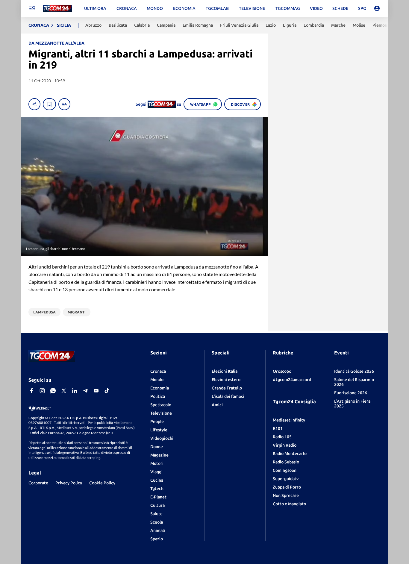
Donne (156, 446)
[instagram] (42, 391)
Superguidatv (286, 478)
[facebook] (31, 391)
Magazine (159, 455)
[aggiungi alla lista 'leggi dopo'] (49, 104)
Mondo (156, 379)
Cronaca (158, 371)
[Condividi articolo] (34, 104)
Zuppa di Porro (287, 487)
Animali (157, 530)
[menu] (32, 8)
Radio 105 (282, 436)
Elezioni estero (226, 379)
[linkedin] (75, 391)
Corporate (38, 482)
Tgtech (156, 488)
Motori (156, 463)
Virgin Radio (284, 445)
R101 (278, 428)
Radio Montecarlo (290, 453)
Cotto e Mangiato (289, 503)
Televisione (161, 413)
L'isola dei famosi (228, 396)
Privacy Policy (68, 482)
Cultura (157, 505)
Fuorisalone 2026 (350, 392)
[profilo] (377, 8)
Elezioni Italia (224, 371)
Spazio (156, 538)
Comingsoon (284, 470)
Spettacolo (160, 404)
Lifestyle (158, 429)
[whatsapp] (53, 391)
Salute (156, 513)
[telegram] (85, 391)
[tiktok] (107, 391)
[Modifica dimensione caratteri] (64, 104)
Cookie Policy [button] (102, 482)
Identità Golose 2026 (354, 371)
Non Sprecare (286, 495)
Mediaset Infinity (289, 420)
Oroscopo (282, 371)
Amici (217, 404)
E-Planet (158, 497)
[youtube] (96, 391)
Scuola (156, 522)
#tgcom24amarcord (292, 379)
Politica (157, 396)
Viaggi (156, 471)
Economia (159, 388)
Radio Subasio (286, 462)
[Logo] (57, 8)
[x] (64, 391)
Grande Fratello (227, 388)
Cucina (156, 480)
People (157, 421)
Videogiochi (161, 438)
